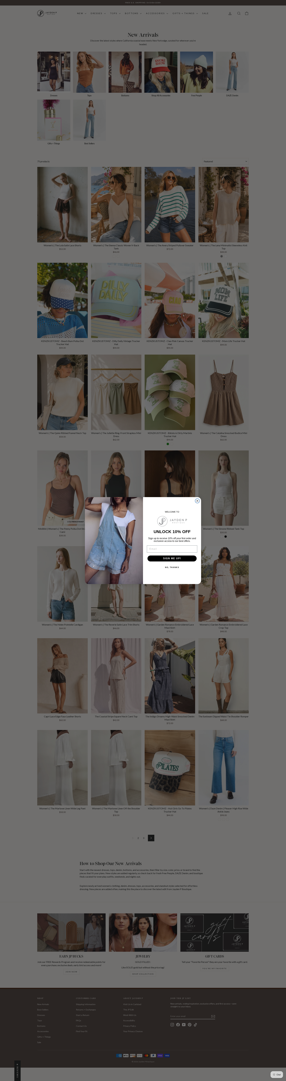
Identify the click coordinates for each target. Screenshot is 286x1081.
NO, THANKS (172, 567)
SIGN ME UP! (172, 558)
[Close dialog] (197, 501)
